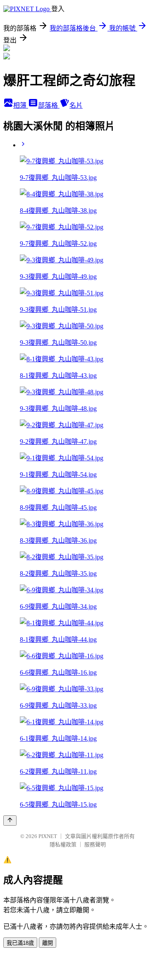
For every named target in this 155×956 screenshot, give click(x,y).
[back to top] (10, 820)
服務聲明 (95, 844)
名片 (76, 105)
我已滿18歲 (20, 943)
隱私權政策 (63, 844)
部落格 (49, 105)
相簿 (20, 105)
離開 (47, 943)
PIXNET (47, 836)
